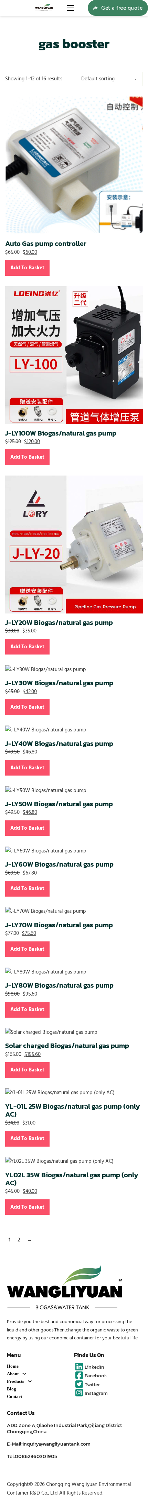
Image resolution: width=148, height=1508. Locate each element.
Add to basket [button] (27, 267)
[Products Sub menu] (30, 1381)
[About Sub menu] (24, 1373)
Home (13, 1366)
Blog (11, 1388)
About (13, 1373)
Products (15, 1381)
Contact (14, 1396)
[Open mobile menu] (70, 8)
